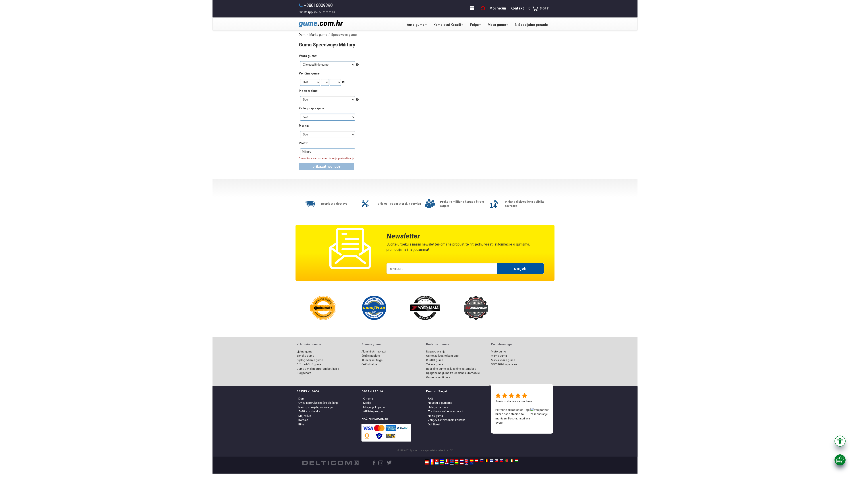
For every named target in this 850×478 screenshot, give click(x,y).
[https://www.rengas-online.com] (491, 460)
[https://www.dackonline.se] (442, 460)
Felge (474, 25)
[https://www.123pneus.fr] (432, 460)
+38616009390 (318, 5)
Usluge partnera (438, 407)
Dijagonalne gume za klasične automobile (453, 373)
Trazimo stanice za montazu (513, 401)
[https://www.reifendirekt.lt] (456, 463)
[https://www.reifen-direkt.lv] (462, 463)
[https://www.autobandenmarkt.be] (486, 460)
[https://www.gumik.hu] (516, 460)
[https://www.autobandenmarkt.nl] (462, 460)
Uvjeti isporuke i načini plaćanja (318, 402)
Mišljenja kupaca (374, 407)
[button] (840, 441)
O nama (368, 398)
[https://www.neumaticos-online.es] (471, 460)
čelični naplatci (371, 355)
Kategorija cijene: (312, 108)
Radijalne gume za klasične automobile (451, 368)
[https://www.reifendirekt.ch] (437, 460)
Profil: (303, 143)
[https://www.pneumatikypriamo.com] (501, 460)
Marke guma (499, 355)
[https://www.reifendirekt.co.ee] (452, 463)
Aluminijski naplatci (373, 351)
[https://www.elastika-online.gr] (437, 463)
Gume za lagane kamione (442, 355)
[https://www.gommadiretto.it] (446, 460)
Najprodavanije (435, 351)
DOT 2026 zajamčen (504, 364)
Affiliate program (373, 411)
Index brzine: (308, 91)
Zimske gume (305, 355)
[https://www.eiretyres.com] (511, 460)
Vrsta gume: (308, 56)
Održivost (434, 424)
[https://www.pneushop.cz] (496, 460)
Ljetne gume (304, 351)
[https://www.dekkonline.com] (452, 460)
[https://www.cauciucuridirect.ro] (432, 463)
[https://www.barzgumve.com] (442, 463)
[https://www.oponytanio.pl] (427, 463)
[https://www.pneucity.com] (506, 460)
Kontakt (303, 420)
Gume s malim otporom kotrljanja (318, 368)
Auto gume (416, 25)
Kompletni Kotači (447, 25)
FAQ (430, 398)
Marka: (304, 126)
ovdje (498, 422)
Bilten (301, 424)
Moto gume (497, 25)
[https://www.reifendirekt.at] (476, 460)
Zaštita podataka (309, 411)
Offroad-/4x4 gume (309, 364)
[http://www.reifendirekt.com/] (471, 463)
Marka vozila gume (503, 360)
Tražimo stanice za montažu (446, 411)
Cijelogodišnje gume (310, 360)
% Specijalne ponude (531, 25)
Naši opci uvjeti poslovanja (315, 407)
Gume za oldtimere (438, 377)
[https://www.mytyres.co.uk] (466, 460)
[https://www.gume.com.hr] (446, 463)
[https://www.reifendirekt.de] (427, 460)
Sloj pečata (304, 373)
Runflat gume (434, 360)
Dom (301, 398)
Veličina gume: (309, 73)
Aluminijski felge (371, 360)
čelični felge (369, 364)
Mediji (367, 402)
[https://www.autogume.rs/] (466, 463)
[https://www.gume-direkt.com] (481, 460)
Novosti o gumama (440, 402)
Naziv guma (435, 415)
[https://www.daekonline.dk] (456, 460)
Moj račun (304, 415)
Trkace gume (434, 364)
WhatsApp (317, 12)
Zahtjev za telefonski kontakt (446, 420)
